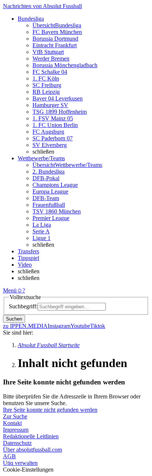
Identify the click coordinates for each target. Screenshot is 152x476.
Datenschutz (17, 443)
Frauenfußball (48, 205)
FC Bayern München (57, 32)
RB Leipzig (46, 92)
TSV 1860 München (56, 211)
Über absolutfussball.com (32, 449)
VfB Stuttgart (48, 52)
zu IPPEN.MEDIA (25, 326)
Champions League (55, 185)
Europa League (50, 191)
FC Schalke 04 (49, 72)
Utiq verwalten (20, 463)
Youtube (80, 326)
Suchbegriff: (23, 306)
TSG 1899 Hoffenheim (59, 112)
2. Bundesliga (48, 171)
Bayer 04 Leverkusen (57, 98)
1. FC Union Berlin (55, 125)
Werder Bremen (50, 58)
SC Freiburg (46, 85)
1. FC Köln (45, 78)
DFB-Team (45, 198)
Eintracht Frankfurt (54, 45)
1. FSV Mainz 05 (52, 118)
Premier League (50, 218)
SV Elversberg (49, 145)
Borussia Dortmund (55, 38)
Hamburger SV (50, 105)
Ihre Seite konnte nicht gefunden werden (50, 410)
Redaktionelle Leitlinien (31, 436)
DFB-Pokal (45, 178)
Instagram (59, 326)
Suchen (14, 319)
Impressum (15, 430)
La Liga (41, 225)
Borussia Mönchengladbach (64, 65)
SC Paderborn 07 (52, 138)
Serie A (41, 231)
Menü (10, 290)
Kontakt (12, 423)
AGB (9, 456)
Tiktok (97, 326)
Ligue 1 (41, 238)
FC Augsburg (48, 132)
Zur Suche (15, 416)
